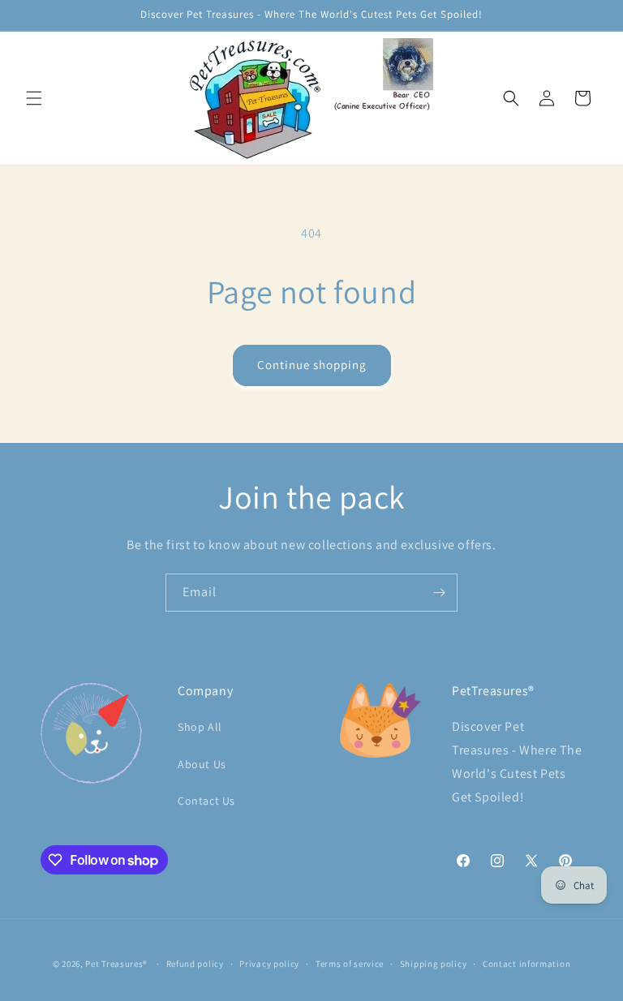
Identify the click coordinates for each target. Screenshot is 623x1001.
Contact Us (206, 800)
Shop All (200, 727)
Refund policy (195, 963)
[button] (34, 98)
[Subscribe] (439, 593)
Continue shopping (312, 364)
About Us (202, 764)
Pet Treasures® (116, 963)
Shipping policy (433, 963)
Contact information (526, 963)
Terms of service (350, 963)
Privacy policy (269, 963)
